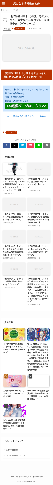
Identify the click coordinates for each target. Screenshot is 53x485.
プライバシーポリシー (15, 455)
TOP (12, 477)
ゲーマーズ (20, 28)
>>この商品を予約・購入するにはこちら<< (26, 116)
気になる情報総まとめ (26, 3)
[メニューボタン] (3, 3)
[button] (6, 145)
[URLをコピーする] (46, 145)
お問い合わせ (12, 450)
